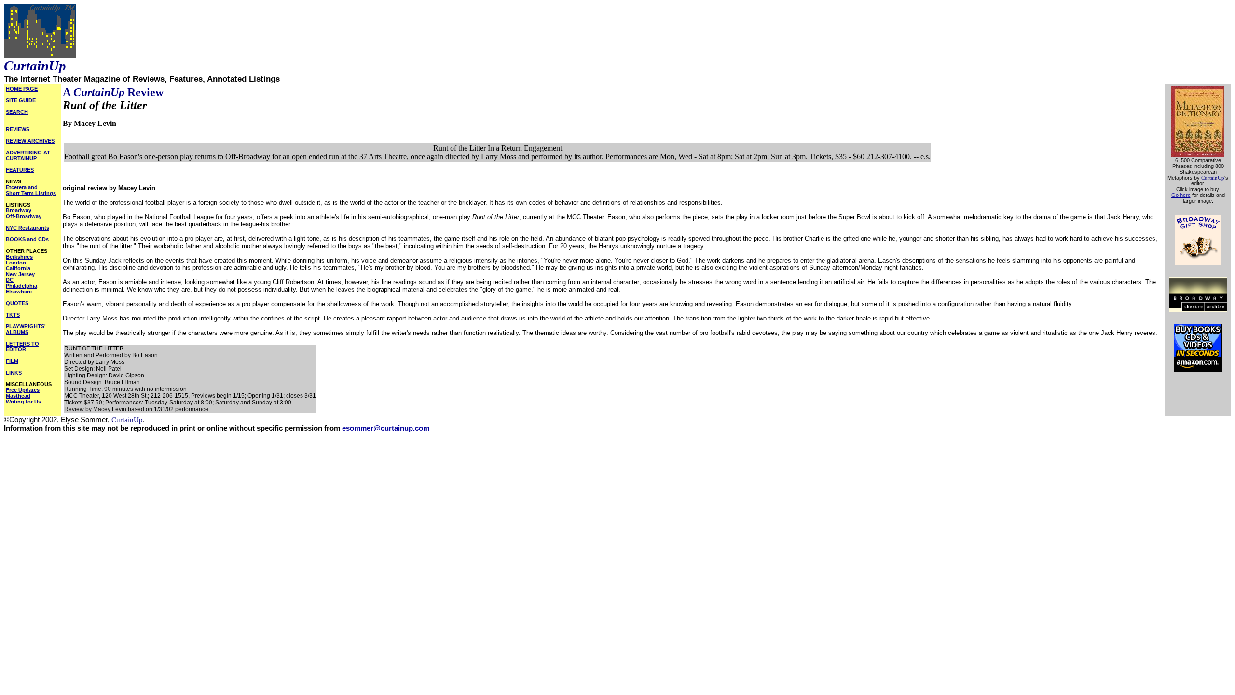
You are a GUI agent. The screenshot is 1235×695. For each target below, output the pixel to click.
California (18, 268)
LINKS (14, 372)
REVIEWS (17, 129)
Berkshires (19, 257)
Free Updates (23, 390)
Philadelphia (21, 286)
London (16, 262)
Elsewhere (19, 291)
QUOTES (17, 303)
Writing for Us (23, 401)
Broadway (18, 210)
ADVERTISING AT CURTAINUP (28, 155)
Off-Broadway (23, 216)
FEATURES (20, 170)
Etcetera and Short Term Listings (31, 190)
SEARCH (17, 112)
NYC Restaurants (27, 228)
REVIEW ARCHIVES (30, 141)
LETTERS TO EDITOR (22, 346)
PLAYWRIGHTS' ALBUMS (26, 329)
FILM (12, 361)
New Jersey (20, 274)
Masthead (18, 396)
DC (10, 280)
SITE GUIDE (21, 100)
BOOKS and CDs (27, 239)
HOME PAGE (22, 89)
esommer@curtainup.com (385, 428)
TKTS (13, 315)
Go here (1181, 195)
